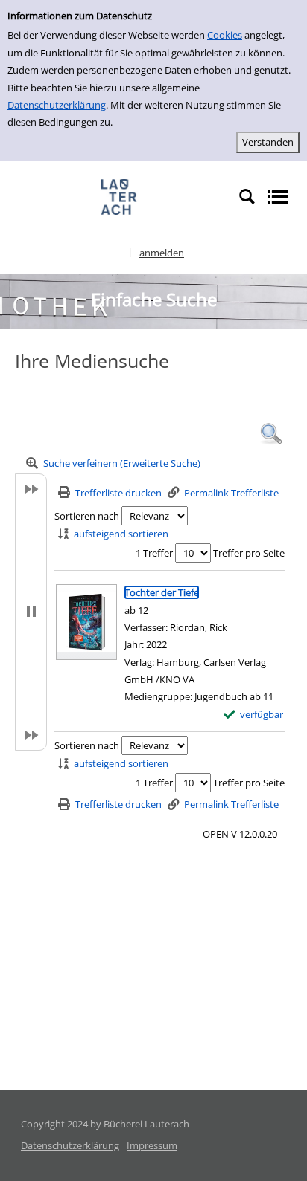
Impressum (152, 1145)
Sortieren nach (86, 515)
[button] (271, 434)
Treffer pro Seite (249, 553)
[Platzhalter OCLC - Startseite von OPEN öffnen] (119, 196)
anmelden (161, 252)
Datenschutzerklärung (56, 104)
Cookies (224, 35)
